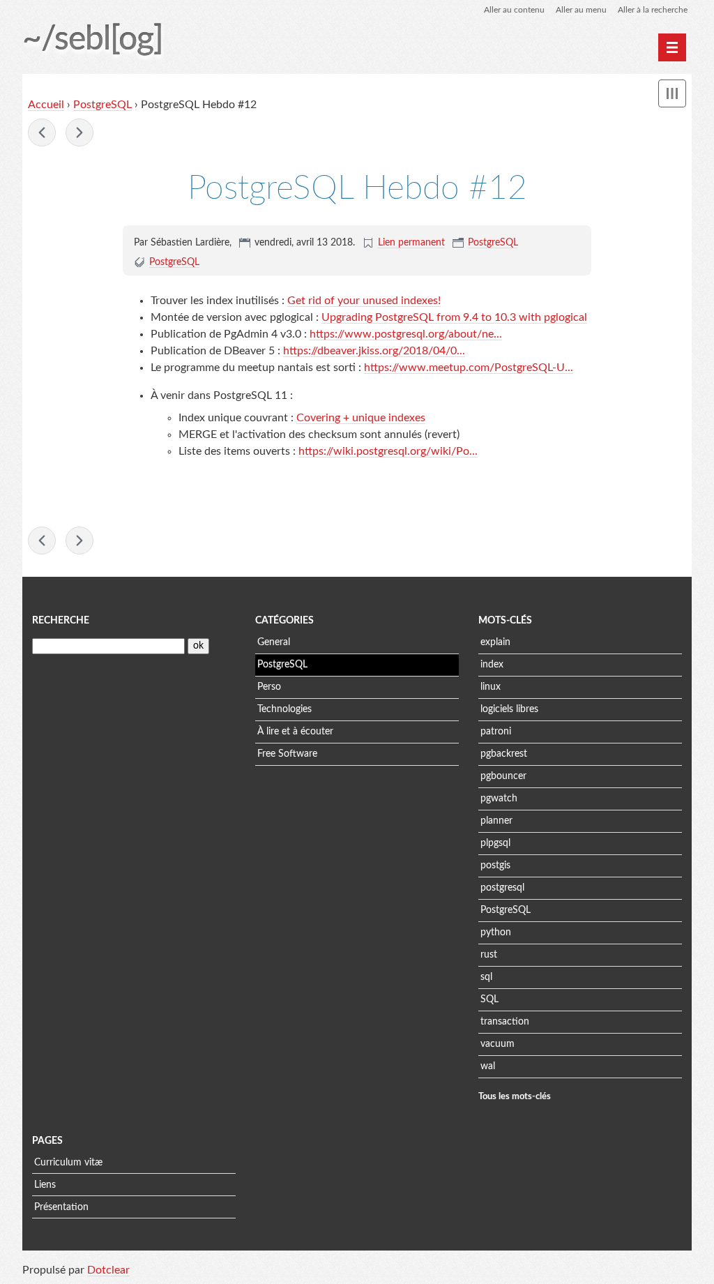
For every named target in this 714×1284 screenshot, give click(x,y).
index (491, 665)
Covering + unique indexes (360, 417)
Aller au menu (581, 10)
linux (490, 687)
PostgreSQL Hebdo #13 (79, 132)
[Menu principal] (672, 47)
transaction (504, 1022)
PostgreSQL (102, 104)
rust (488, 955)
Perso (269, 687)
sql (486, 977)
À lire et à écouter (295, 732)
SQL (489, 999)
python (495, 932)
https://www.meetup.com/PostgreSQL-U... (468, 367)
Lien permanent (411, 243)
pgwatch (498, 798)
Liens (45, 1185)
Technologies (284, 709)
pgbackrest (503, 754)
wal (487, 1066)
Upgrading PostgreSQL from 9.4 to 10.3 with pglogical (454, 317)
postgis (495, 865)
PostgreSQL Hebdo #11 (42, 132)
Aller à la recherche (653, 10)
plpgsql (495, 843)
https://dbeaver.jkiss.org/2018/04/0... (374, 350)
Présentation (61, 1207)
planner (496, 821)
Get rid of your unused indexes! (364, 300)
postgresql (502, 888)
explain (495, 642)
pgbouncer (503, 776)
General (273, 642)
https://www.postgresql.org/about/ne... (406, 334)
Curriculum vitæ (68, 1163)
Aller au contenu (514, 10)
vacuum (497, 1044)
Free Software (287, 754)
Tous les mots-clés (514, 1096)
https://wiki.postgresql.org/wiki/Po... (388, 451)
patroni (495, 732)
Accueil (46, 104)
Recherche (60, 621)
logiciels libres (509, 709)
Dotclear (108, 1270)
